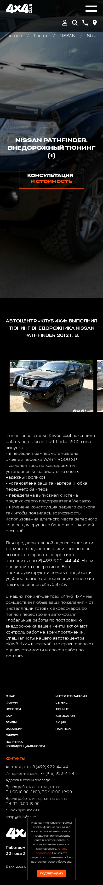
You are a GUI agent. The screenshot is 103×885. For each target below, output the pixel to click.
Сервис (62, 702)
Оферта (12, 735)
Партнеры (64, 729)
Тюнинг (41, 36)
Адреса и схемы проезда (28, 780)
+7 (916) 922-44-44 (58, 774)
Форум (11, 702)
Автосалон (65, 716)
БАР (9, 716)
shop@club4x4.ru (21, 817)
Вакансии (14, 729)
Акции (61, 722)
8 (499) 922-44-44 (51, 767)
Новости (13, 709)
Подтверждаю (51, 873)
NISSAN (67, 36)
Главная (14, 36)
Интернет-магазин (71, 696)
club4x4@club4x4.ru (24, 810)
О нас (10, 696)
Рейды (11, 722)
